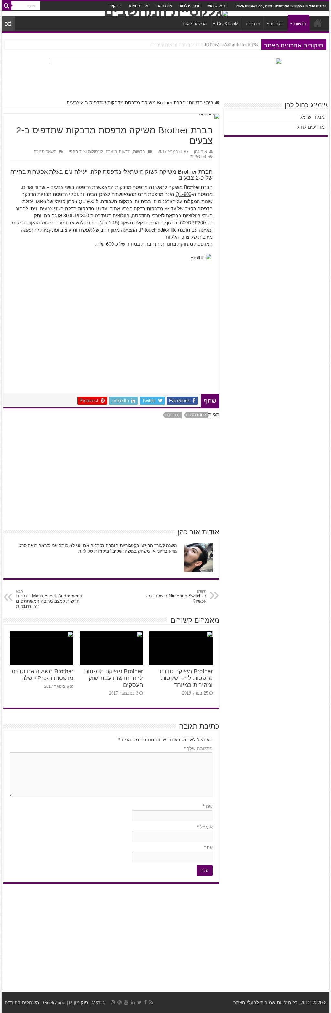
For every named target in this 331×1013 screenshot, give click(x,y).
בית (210, 102)
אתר (208, 847)
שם (207, 806)
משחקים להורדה (22, 1002)
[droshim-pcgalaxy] (165, 75)
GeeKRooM (228, 23)
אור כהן (200, 151)
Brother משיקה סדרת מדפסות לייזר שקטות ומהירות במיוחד (186, 678)
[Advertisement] (111, 475)
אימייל (204, 827)
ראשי (317, 23)
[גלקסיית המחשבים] (165, 13)
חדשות (300, 23)
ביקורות (277, 23)
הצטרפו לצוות (189, 6)
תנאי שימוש (216, 6)
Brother (197, 415)
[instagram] (112, 1002)
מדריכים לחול (311, 126)
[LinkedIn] (132, 1002)
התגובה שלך (198, 748)
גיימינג (98, 1002)
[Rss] (151, 1002)
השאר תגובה (45, 151)
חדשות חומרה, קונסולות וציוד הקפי (100, 151)
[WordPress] (120, 1002)
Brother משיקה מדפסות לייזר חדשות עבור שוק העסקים (113, 678)
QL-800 (183, 194)
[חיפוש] (6, 6)
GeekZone (54, 1002)
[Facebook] (145, 1002)
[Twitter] (139, 1002)
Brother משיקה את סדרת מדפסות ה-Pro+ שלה (42, 674)
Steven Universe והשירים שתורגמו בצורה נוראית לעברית (204, 44)
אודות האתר (138, 6)
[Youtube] (126, 1002)
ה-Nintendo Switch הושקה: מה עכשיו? (176, 596)
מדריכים (253, 23)
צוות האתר (163, 6)
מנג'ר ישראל (312, 116)
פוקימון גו (78, 1002)
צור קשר (115, 6)
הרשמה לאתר (194, 23)
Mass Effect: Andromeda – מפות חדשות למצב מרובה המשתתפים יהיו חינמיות (49, 599)
